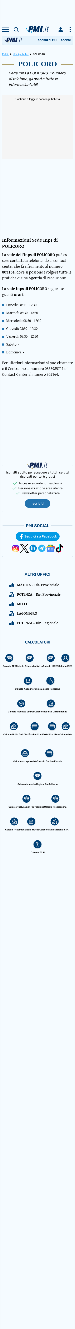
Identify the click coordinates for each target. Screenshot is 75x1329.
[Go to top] (66, 1315)
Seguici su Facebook (40, 536)
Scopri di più (47, 40)
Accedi (66, 40)
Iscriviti (37, 503)
